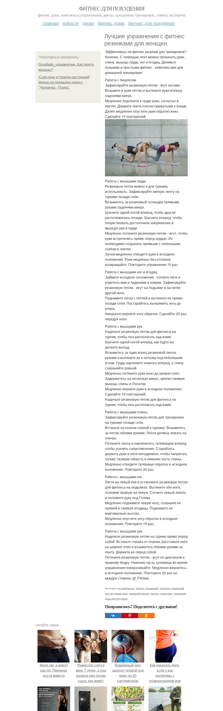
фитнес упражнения (147, 588)
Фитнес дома (111, 23)
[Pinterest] (130, 615)
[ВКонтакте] (113, 615)
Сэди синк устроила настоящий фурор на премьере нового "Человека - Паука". (64, 82)
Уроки (88, 23)
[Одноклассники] (146, 615)
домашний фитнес (139, 593)
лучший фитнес (126, 588)
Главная (50, 23)
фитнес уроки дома (161, 593)
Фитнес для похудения (111, 8)
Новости (71, 23)
